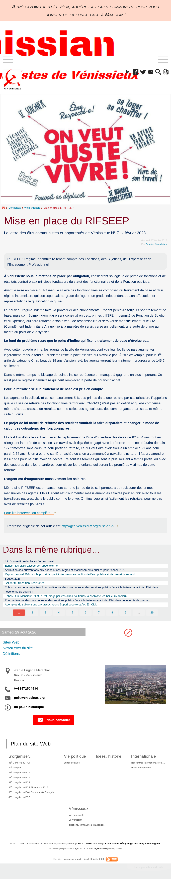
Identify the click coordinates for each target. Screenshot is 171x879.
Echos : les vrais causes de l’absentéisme (31, 565)
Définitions (11, 654)
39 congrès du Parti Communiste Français (31, 792)
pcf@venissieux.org (29, 697)
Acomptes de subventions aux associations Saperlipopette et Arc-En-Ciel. (51, 604)
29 (151, 612)
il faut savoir (112, 843)
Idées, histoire (108, 756)
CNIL (78, 843)
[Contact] (150, 72)
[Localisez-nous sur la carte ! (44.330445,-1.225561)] (128, 632)
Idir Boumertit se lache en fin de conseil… (31, 561)
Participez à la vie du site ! (149, 867)
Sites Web (11, 642)
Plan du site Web (31, 744)
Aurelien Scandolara (156, 244)
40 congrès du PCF (19, 797)
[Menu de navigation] (8, 60)
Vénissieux (15, 207)
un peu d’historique (29, 707)
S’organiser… (21, 756)
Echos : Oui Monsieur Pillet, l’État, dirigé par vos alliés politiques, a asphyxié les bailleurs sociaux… (67, 596)
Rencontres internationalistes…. (148, 762)
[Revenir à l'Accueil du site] (5, 208)
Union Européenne (141, 767)
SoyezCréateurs (100, 849)
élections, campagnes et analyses (87, 824)
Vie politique (75, 756)
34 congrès (15, 767)
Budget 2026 (12, 578)
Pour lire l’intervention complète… (29, 513)
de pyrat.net (77, 849)
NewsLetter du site (18, 648)
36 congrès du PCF (19, 777)
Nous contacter (58, 720)
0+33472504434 (26, 688)
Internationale (143, 756)
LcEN (88, 843)
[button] (128, 72)
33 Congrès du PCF (20, 762)
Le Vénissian (75, 819)
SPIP (120, 849)
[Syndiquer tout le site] (111, 859)
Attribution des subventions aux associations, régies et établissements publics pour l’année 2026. (65, 570)
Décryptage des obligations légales (140, 843)
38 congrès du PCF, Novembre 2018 (28, 787)
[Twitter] (143, 72)
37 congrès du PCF (19, 782)
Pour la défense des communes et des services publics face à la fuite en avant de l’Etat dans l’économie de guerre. (77, 600)
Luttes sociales (72, 762)
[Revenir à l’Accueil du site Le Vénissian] (12, 79)
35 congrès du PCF (19, 772)
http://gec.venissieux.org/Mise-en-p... (89, 526)
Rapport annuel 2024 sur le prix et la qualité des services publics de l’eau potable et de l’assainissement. (70, 574)
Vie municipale (32, 207)
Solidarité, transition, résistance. (25, 583)
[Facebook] (135, 72)
